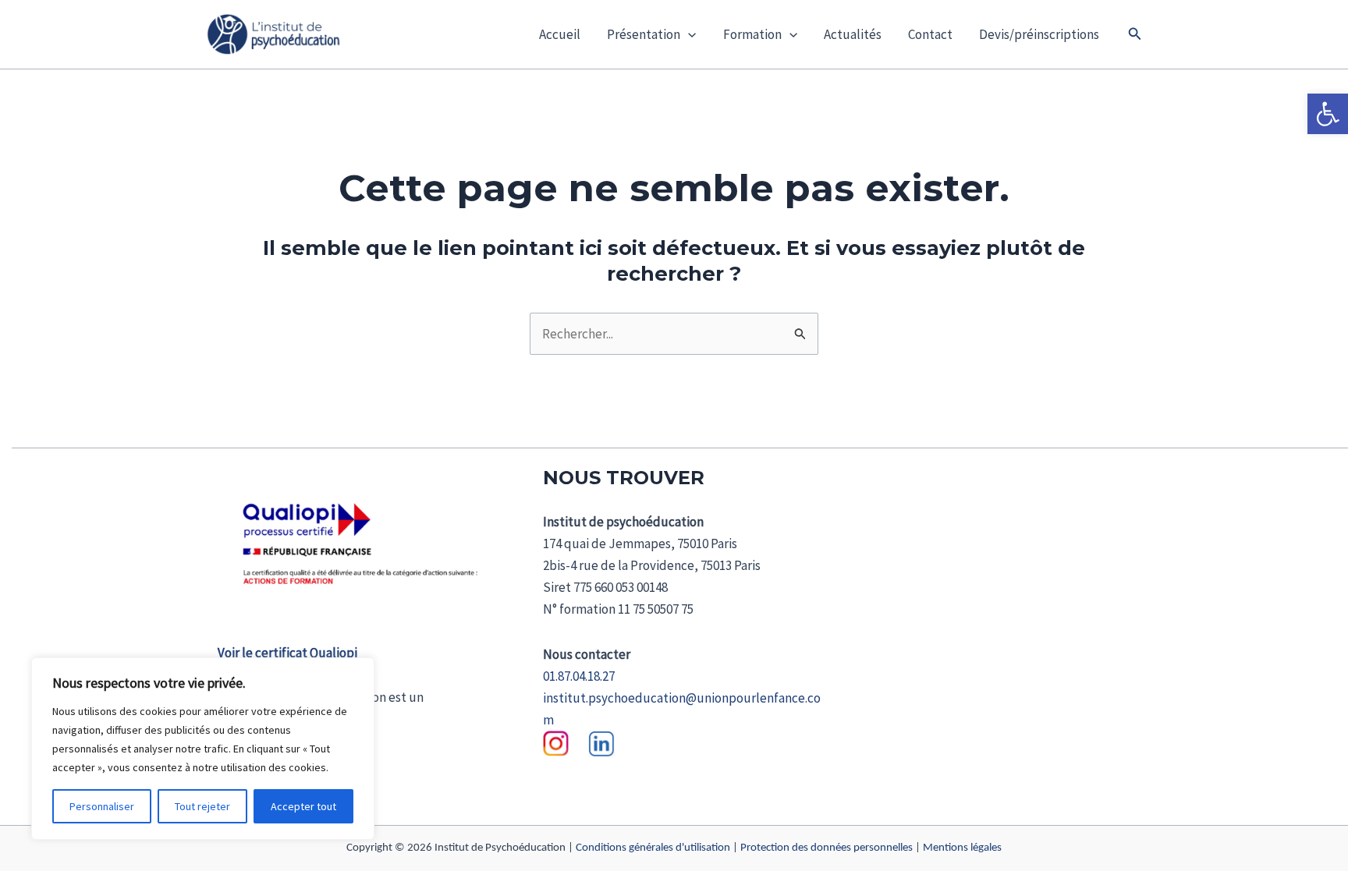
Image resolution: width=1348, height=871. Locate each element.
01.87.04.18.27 (579, 676)
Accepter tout (303, 806)
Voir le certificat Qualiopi (287, 652)
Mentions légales (962, 848)
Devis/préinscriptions (1039, 34)
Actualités (853, 34)
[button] (1327, 114)
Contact (930, 34)
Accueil (559, 34)
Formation (752, 34)
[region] (202, 748)
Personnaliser (101, 806)
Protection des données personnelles (826, 848)
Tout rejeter (202, 806)
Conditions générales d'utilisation (653, 848)
